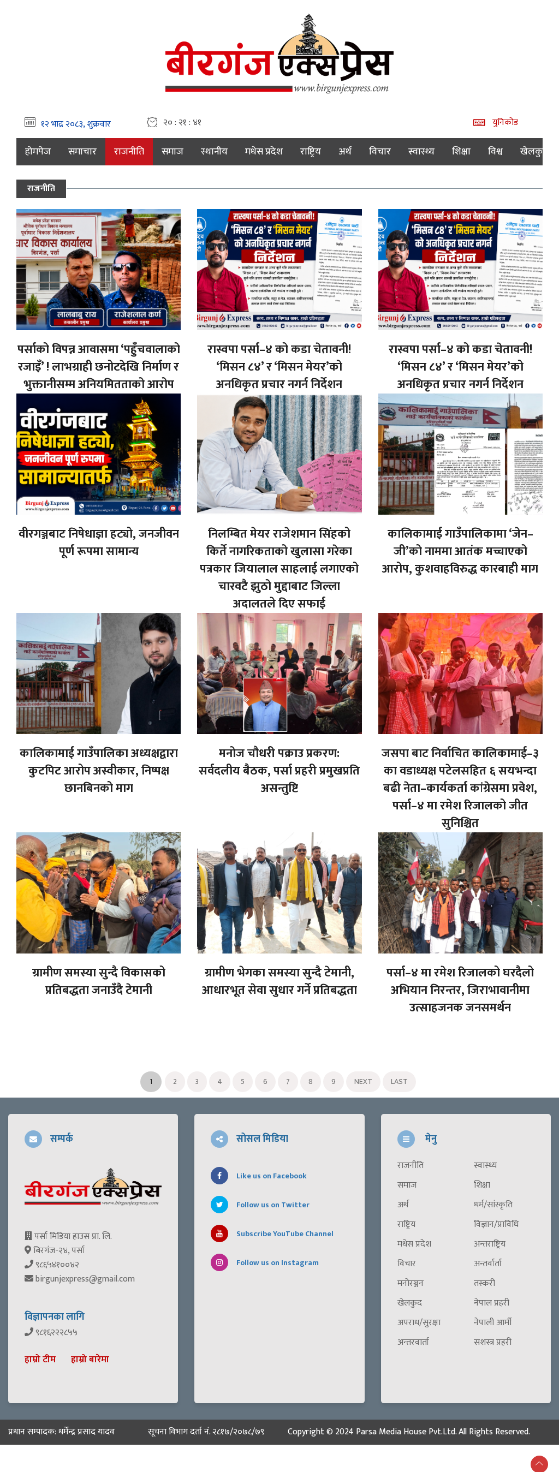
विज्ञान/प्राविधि (496, 1225)
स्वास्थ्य (421, 152)
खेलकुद (534, 152)
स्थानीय (214, 152)
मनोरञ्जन (410, 1284)
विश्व (495, 152)
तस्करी (484, 1284)
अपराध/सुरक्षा (419, 1323)
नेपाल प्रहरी (491, 1303)
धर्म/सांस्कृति (493, 1205)
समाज (172, 152)
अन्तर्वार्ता (488, 1264)
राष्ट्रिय (310, 152)
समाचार (82, 152)
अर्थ (345, 152)
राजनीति (129, 152)
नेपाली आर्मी (493, 1323)
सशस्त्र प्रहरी (493, 1343)
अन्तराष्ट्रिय (490, 1244)
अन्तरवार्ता (413, 1343)
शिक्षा (461, 152)
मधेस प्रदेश (264, 152)
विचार (380, 152)
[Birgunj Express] (279, 52)
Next (363, 1081)
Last (399, 1081)
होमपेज (38, 152)
